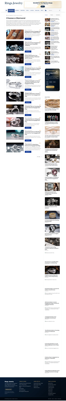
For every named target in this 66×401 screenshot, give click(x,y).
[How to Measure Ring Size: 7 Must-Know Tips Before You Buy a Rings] (47, 38)
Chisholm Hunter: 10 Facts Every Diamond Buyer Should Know (54, 33)
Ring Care (37, 10)
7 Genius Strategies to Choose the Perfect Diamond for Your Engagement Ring (32, 82)
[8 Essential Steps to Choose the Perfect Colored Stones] (52, 283)
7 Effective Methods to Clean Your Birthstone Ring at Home (51, 123)
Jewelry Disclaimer (51, 387)
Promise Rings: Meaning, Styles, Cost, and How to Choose (52, 109)
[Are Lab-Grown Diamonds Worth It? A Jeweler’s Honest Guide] (52, 130)
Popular (46, 14)
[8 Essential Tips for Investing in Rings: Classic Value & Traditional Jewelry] (47, 47)
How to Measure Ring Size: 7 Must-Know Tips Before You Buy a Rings (55, 37)
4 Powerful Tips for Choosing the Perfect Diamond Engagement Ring (33, 108)
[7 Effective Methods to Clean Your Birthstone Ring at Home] (52, 117)
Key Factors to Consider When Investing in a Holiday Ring (51, 262)
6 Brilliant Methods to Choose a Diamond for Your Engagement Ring (32, 95)
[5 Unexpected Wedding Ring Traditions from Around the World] (52, 144)
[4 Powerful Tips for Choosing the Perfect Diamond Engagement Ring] (15, 109)
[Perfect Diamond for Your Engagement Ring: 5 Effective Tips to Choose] (15, 58)
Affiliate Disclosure (37, 387)
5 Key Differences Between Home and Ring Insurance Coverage (52, 371)
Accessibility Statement (52, 393)
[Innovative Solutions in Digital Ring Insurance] (52, 228)
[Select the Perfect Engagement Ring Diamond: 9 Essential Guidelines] (15, 46)
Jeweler (27, 41)
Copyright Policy (50, 394)
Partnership (59, 398)
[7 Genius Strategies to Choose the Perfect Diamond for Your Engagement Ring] (15, 84)
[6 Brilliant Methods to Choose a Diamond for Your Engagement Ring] (15, 97)
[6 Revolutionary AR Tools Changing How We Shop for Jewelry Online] (52, 187)
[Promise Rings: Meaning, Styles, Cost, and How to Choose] (52, 103)
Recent (52, 14)
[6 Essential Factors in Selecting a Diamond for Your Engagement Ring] (15, 135)
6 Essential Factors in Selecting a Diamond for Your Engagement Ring (33, 133)
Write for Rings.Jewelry (37, 384)
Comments (58, 14)
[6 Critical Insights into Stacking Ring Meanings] (52, 215)
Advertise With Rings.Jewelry (38, 383)
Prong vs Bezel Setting (22, 384)
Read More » (28, 38)
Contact (56, 398)
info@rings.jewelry (8, 389)
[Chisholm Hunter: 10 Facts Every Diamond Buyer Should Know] (47, 33)
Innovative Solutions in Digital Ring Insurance (51, 234)
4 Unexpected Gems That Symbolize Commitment (50, 317)
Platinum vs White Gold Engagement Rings (25, 386)
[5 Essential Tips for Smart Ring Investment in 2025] (47, 53)
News (42, 10)
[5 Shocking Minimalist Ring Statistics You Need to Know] (47, 43)
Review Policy (36, 386)
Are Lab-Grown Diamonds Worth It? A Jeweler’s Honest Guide (52, 136)
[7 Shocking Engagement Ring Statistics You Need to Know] (47, 29)
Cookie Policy (50, 391)
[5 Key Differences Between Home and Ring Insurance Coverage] (52, 365)
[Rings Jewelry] (14, 3)
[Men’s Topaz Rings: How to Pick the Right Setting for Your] (47, 58)
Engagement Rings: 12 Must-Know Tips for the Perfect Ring (55, 19)
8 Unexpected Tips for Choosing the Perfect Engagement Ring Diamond (33, 69)
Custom (31, 10)
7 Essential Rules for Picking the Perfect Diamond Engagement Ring (32, 120)
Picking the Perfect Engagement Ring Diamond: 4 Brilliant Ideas (33, 32)
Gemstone (22, 10)
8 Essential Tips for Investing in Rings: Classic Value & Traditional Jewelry (54, 48)
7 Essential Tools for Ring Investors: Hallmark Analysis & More (51, 248)
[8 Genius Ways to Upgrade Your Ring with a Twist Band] (52, 352)
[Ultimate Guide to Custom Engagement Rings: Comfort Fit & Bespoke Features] (52, 297)
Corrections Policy (51, 386)
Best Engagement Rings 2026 (24, 391)
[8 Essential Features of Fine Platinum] (52, 201)
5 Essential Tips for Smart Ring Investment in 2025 (55, 52)
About (53, 398)
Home (8, 15)
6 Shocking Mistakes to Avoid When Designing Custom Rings (52, 344)
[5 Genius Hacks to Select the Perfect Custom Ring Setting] (52, 270)
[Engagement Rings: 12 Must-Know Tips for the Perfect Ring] (47, 20)
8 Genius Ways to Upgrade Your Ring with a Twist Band (52, 358)
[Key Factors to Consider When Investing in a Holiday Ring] (52, 256)
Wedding (17, 10)
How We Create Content (52, 384)
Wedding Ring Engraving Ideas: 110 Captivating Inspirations (55, 24)
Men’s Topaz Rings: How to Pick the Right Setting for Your (55, 57)
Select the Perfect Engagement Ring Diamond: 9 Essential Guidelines (32, 44)
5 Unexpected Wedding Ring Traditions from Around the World (51, 150)
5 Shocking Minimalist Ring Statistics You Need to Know (55, 42)
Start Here (49, 398)
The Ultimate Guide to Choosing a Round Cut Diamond (52, 331)
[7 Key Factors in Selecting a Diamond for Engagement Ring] (15, 147)
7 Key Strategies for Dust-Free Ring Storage (55, 62)
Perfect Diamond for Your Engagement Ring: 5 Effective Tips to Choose (32, 57)
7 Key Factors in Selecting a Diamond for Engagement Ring (32, 145)
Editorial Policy (50, 383)
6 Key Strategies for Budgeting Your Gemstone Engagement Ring (52, 178)
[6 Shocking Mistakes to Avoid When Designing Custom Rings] (52, 338)
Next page (38, 156)
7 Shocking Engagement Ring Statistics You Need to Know (55, 28)
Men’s (27, 10)
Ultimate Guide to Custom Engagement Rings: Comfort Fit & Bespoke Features (52, 303)
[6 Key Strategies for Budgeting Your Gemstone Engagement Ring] (52, 172)
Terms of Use (50, 390)
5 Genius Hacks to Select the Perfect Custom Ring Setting (51, 276)
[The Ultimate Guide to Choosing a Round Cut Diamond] (52, 325)
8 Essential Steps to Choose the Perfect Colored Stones (52, 289)
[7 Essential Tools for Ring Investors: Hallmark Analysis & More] (52, 242)
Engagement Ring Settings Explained (25, 383)
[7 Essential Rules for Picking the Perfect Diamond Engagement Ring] (15, 122)
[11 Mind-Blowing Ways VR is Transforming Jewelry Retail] (52, 158)
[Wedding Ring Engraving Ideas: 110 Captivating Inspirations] (47, 24)
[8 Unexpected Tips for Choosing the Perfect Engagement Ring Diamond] (15, 71)
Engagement (11, 10)
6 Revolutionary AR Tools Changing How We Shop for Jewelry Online (51, 193)
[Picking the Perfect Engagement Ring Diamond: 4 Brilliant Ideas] (15, 34)
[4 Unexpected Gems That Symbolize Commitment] (52, 311)
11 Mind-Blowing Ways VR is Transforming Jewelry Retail (51, 164)
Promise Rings (21, 388)
